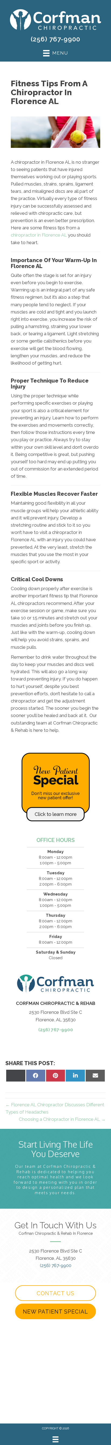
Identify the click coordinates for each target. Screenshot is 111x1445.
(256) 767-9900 (55, 39)
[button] (55, 1293)
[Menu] (55, 1439)
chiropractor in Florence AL (39, 235)
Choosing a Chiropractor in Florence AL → (62, 1119)
